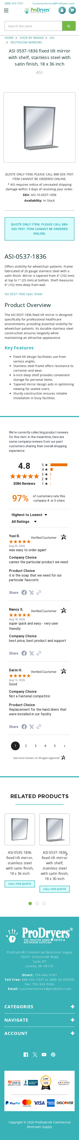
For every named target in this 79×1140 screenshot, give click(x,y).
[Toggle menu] (6, 10)
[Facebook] (25, 1054)
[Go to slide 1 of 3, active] (30, 903)
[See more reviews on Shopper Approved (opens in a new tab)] (38, 593)
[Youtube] (44, 1054)
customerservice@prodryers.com (39, 989)
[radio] (56, 464)
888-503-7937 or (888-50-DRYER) (39, 979)
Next (67, 854)
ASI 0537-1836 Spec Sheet (23, 294)
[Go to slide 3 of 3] (44, 903)
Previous (3, 854)
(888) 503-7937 (14, 3)
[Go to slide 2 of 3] (37, 903)
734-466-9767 (39, 975)
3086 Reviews (26, 484)
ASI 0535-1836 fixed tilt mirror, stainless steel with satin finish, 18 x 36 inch (20, 863)
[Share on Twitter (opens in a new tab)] (31, 592)
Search (68, 26)
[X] (35, 1054)
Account (62, 10)
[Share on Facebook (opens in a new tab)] (24, 593)
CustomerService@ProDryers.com (53, 3)
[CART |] (72, 10)
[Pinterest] (53, 1054)
